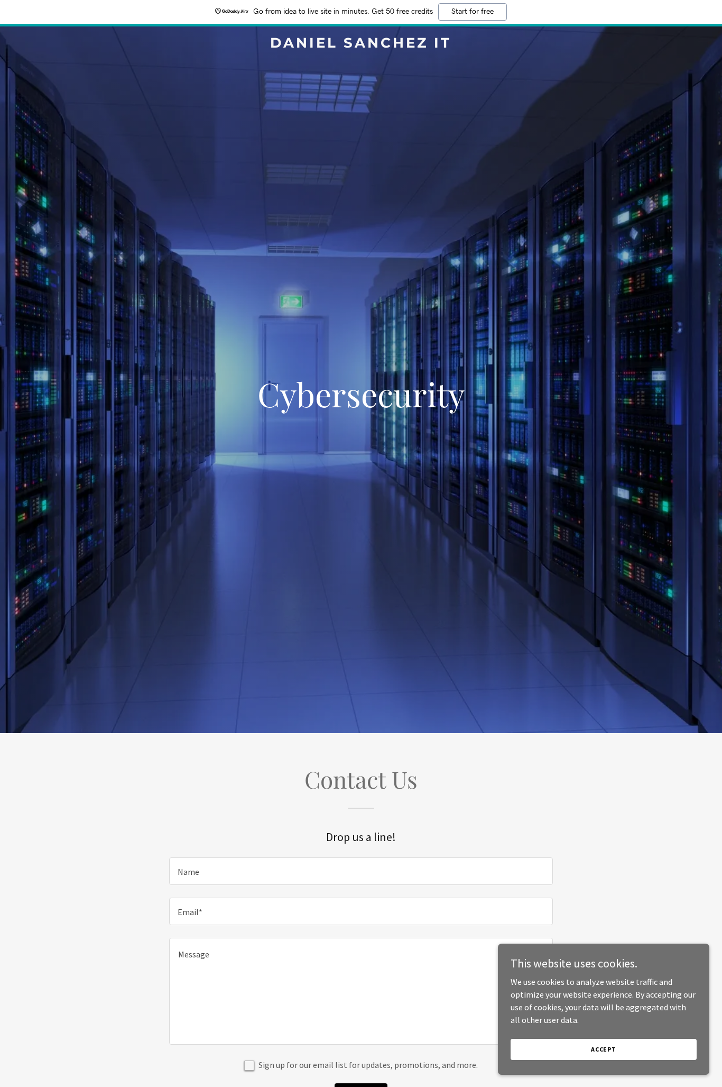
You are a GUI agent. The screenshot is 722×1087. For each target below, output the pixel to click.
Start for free (472, 11)
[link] (361, 44)
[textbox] (360, 871)
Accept (603, 1049)
